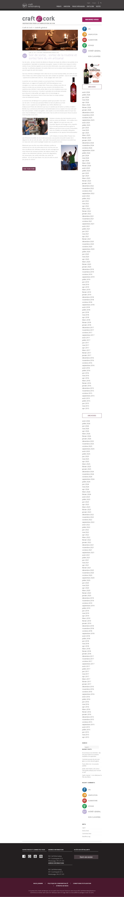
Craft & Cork (27, 27)
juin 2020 (85, 254)
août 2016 (86, 368)
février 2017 (86, 353)
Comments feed (86, 833)
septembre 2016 (88, 365)
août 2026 (86, 92)
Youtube (35, 856)
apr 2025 (85, 133)
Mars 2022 (86, 208)
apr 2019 (85, 287)
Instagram (29, 856)
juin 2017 (85, 343)
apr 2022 (85, 206)
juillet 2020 (86, 251)
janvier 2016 (86, 386)
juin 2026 (85, 97)
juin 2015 (85, 403)
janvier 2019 (86, 294)
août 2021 (86, 226)
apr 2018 (85, 317)
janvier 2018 (86, 325)
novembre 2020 (88, 244)
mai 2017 (85, 345)
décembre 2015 (88, 388)
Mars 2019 (86, 289)
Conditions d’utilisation (82, 883)
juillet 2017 (86, 340)
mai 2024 (85, 158)
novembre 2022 (88, 188)
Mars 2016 (86, 380)
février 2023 (86, 181)
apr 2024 (85, 160)
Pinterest (40, 856)
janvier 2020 (86, 267)
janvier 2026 (86, 110)
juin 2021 (85, 231)
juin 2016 (85, 373)
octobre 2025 (87, 117)
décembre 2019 (88, 269)
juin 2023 (85, 173)
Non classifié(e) (94, 56)
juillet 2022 (86, 198)
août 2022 (86, 196)
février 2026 (86, 107)
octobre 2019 (87, 274)
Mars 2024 (86, 163)
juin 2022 (85, 201)
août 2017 (86, 337)
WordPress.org (86, 836)
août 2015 (86, 398)
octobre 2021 (87, 221)
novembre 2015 (88, 391)
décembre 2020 (88, 241)
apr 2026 (85, 102)
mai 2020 (85, 257)
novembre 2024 (88, 145)
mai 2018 (85, 315)
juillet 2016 (86, 370)
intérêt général (41, 27)
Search (99, 3)
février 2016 (86, 383)
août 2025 (86, 122)
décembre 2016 (88, 358)
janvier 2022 (86, 214)
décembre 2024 (88, 143)
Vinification (92, 34)
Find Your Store (29, 169)
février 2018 (86, 322)
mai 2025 (85, 130)
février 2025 (86, 138)
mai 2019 (85, 284)
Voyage (91, 45)
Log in (83, 828)
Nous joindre (38, 883)
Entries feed (85, 830)
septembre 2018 (88, 305)
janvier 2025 (86, 140)
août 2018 (86, 307)
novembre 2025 (88, 115)
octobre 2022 (87, 191)
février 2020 (86, 264)
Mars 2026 (86, 105)
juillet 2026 (86, 95)
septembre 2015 (88, 396)
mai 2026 (85, 100)
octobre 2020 (87, 246)
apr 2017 (85, 348)
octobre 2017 (87, 332)
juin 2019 (85, 282)
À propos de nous (62, 886)
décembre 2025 (88, 112)
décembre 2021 (88, 216)
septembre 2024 (88, 150)
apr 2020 (85, 259)
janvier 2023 (86, 183)
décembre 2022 (88, 186)
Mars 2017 (86, 350)
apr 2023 (85, 176)
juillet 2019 (86, 279)
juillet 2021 (86, 229)
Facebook (23, 856)
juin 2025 (85, 128)
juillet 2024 (86, 153)
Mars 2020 (86, 262)
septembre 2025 (88, 120)
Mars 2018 (86, 320)
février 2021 (86, 239)
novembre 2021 (88, 219)
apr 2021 (85, 236)
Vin (89, 29)
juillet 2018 (86, 310)
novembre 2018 (88, 300)
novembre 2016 (88, 360)
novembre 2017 (88, 330)
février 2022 (86, 211)
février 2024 (86, 165)
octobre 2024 (87, 148)
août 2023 (86, 168)
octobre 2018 (87, 302)
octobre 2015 (87, 393)
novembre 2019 (88, 272)
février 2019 (86, 292)
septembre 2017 (88, 335)
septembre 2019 (88, 277)
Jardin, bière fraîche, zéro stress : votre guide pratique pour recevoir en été (91, 770)
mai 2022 (85, 203)
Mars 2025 (86, 135)
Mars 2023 (86, 178)
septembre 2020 (88, 249)
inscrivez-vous (92, 19)
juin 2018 (85, 312)
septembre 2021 (88, 224)
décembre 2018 (88, 297)
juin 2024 (85, 155)
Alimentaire (92, 40)
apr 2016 (85, 378)
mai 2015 (85, 406)
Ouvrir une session (86, 857)
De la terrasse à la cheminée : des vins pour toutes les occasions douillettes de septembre (91, 754)
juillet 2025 (86, 125)
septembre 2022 (88, 193)
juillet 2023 (86, 171)
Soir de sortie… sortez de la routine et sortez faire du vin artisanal (53, 56)
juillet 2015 (86, 401)
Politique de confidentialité (58, 883)
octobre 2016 (87, 363)
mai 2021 (85, 234)
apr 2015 (85, 408)
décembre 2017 (88, 327)
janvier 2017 (86, 355)
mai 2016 (85, 375)
